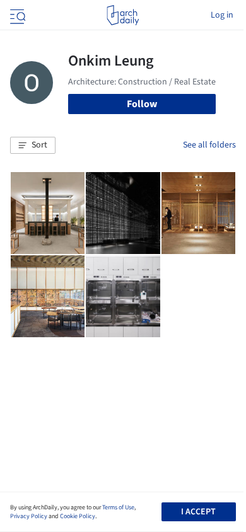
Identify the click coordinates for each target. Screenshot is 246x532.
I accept (198, 512)
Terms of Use (118, 507)
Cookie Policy (77, 516)
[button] (33, 145)
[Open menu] (16, 15)
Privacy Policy (28, 516)
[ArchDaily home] (123, 15)
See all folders (209, 145)
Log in (222, 15)
